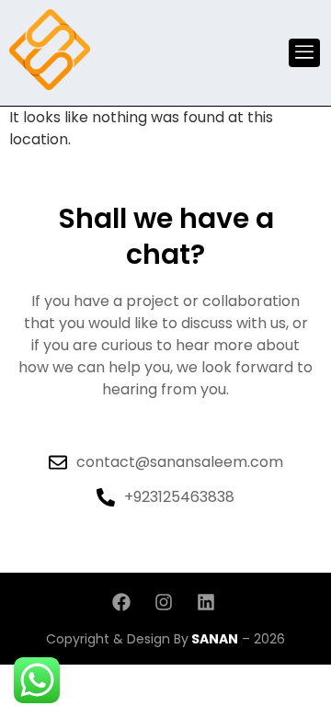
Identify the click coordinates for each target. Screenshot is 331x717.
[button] (304, 53)
